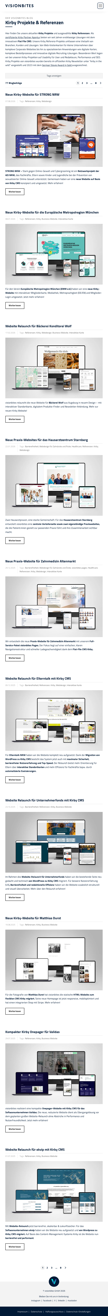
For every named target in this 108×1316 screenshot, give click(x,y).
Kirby (38, 101)
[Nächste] (100, 83)
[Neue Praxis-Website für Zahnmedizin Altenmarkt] (54, 606)
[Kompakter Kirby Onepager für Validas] (54, 1073)
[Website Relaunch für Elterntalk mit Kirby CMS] (54, 720)
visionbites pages (79, 567)
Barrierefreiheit (32, 446)
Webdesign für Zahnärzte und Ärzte (55, 446)
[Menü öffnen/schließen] (100, 6)
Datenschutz (36, 1311)
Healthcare (77, 446)
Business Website (49, 219)
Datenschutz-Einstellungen (78, 1311)
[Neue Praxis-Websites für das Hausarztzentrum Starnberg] (54, 485)
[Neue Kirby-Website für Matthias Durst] (54, 960)
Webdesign (47, 101)
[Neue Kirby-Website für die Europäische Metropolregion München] (54, 254)
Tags (54, 75)
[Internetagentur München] (19, 5)
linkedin (61, 1300)
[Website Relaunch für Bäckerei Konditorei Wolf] (54, 368)
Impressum (22, 1311)
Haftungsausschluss (54, 1311)
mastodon (72, 1300)
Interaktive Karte (65, 219)
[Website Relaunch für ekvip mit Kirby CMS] (54, 1191)
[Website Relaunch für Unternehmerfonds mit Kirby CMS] (54, 842)
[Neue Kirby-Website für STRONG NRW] (54, 136)
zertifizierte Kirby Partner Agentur (22, 37)
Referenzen (30, 101)
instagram (35, 1300)
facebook (47, 1300)
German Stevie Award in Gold (57, 65)
